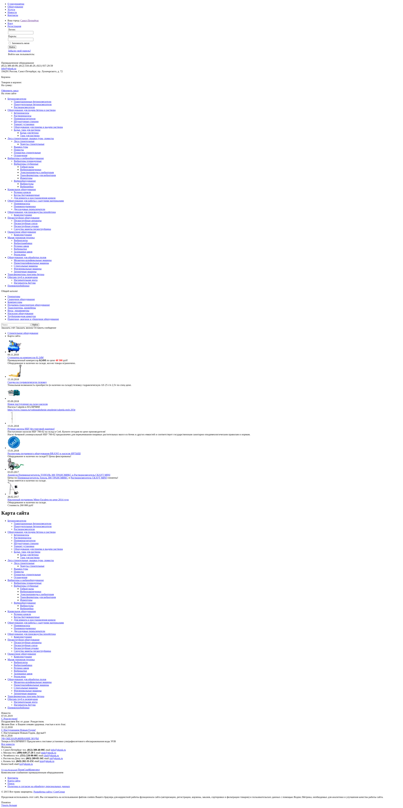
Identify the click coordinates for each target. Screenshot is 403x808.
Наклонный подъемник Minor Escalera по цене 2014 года (38, 499)
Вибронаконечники (30, 169)
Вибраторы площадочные (28, 161)
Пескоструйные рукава (26, 226)
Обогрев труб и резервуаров (23, 277)
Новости (12, 12)
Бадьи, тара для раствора (27, 130)
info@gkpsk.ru (8, 68)
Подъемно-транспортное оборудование (29, 305)
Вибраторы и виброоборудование (26, 158)
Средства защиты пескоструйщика (32, 229)
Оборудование (15, 6)
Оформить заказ (9, 90)
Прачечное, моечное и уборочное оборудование (33, 319)
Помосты (19, 149)
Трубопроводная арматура (22, 316)
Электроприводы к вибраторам (37, 172)
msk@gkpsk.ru (48, 752)
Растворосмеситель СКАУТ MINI (89, 477)
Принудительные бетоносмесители (33, 104)
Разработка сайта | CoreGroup (49, 791)
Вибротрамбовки (23, 243)
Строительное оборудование (23, 333)
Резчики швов (21, 246)
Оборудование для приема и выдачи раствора (38, 127)
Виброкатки (20, 249)
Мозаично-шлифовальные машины (33, 260)
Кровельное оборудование (22, 189)
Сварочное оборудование (21, 299)
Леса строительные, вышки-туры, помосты (31, 138)
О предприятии (16, 4)
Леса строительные (24, 141)
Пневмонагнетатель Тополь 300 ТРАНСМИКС (42, 477)
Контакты (13, 15)
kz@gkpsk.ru (26, 764)
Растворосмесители (24, 107)
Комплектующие (23, 215)
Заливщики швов (23, 251)
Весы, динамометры (18, 310)
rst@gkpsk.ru (56, 758)
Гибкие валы (27, 166)
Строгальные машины (26, 266)
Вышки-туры (21, 147)
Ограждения (20, 155)
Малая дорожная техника (21, 237)
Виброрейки (27, 186)
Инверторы (26, 178)
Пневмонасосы (22, 203)
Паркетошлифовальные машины (31, 263)
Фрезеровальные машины (28, 268)
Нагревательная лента (25, 280)
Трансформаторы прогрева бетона (26, 274)
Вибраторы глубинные (26, 164)
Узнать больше (9, 805)
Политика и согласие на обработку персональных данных (39, 786)
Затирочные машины (25, 271)
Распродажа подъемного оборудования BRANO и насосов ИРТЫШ (44, 453)
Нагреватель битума (25, 283)
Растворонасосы (22, 115)
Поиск (11, 783)
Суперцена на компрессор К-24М (25, 357)
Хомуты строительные (32, 144)
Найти (35, 325)
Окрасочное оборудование (22, 232)
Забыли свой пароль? (19, 50)
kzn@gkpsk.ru (47, 761)
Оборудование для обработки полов (27, 257)
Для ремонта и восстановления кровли (35, 198)
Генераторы (14, 296)
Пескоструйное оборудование (24, 217)
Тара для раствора (30, 135)
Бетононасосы (21, 113)
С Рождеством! (9, 718)
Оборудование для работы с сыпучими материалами (36, 200)
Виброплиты (21, 240)
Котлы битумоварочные (27, 195)
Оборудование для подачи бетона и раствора (32, 110)
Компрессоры (15, 302)
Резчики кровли (22, 192)
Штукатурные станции (26, 121)
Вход (10, 23)
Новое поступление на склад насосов (28, 404)
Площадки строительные (27, 152)
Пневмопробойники (18, 285)
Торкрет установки (24, 124)
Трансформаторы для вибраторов (38, 175)
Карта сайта (14, 780)
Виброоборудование (25, 181)
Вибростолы (27, 183)
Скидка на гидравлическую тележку (27, 382)
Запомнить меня (20, 43)
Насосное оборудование (20, 313)
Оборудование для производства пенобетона (32, 212)
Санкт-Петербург (29, 20)
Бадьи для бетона (29, 132)
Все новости (8, 744)
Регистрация (14, 26)
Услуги (11, 9)
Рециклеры (20, 254)
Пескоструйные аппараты (28, 220)
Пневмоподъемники (25, 206)
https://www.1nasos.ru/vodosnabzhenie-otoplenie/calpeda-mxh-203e (41, 409)
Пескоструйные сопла (25, 223)
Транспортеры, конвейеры (22, 307)
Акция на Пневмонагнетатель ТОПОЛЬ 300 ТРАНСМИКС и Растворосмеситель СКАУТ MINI (59, 475)
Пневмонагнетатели (25, 118)
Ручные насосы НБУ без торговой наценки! (31, 428)
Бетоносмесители (17, 98)
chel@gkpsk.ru (51, 755)
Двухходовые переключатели (29, 209)
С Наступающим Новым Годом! (18, 730)
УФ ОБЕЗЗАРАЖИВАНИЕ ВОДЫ (20, 738)
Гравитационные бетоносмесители (32, 101)
